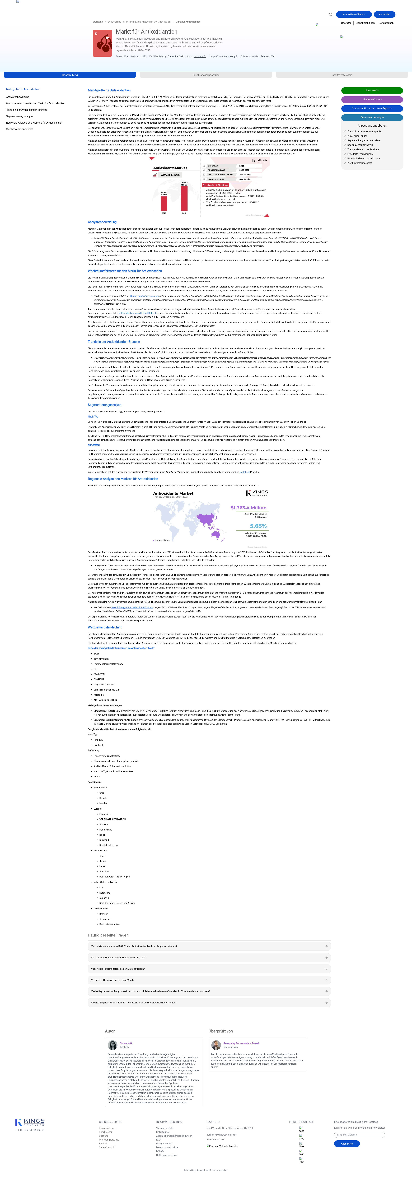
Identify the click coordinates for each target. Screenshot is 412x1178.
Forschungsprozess (109, 1139)
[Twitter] (301, 1153)
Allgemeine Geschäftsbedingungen (174, 1136)
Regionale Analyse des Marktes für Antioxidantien (34, 122)
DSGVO (160, 1151)
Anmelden (384, 14)
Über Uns (346, 22)
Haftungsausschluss (166, 1155)
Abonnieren (347, 1143)
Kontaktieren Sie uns (354, 14)
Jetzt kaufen (372, 90)
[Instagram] (301, 1137)
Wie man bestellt (164, 1128)
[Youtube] (301, 1160)
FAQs (159, 1139)
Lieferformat (162, 1132)
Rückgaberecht (164, 1143)
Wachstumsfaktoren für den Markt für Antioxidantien (35, 103)
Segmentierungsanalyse (19, 116)
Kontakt (103, 1143)
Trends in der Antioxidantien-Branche (26, 109)
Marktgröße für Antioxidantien (22, 89)
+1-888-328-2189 (216, 1139)
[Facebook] (301, 1130)
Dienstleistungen (365, 22)
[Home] (30, 14)
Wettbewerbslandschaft (19, 129)
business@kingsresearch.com (222, 1134)
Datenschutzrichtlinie (167, 1147)
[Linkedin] (301, 1145)
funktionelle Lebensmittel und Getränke (138, 313)
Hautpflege (244, 472)
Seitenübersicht (107, 1147)
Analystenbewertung (17, 96)
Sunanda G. (200, 56)
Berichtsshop (386, 22)
